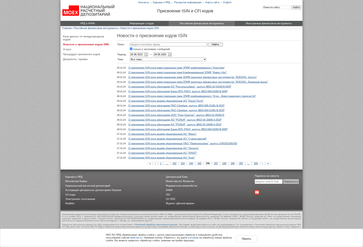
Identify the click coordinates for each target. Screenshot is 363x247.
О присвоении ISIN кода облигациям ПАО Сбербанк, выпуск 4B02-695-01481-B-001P (176, 105)
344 (191, 163)
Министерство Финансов (180, 181)
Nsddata (69, 203)
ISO (168, 194)
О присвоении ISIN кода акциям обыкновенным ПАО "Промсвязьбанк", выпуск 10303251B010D (182, 143)
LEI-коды (70, 194)
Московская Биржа (76, 181)
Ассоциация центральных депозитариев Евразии (93, 190)
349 (233, 163)
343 (183, 163)
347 (216, 163)
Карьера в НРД (161, 2)
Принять (246, 238)
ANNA (169, 190)
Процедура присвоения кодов (81, 54)
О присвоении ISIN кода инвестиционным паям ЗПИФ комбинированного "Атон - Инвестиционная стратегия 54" (192, 96)
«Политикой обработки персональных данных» (156, 225)
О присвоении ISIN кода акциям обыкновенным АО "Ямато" (162, 134)
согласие (193, 237)
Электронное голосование (80, 199)
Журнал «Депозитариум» (180, 203)
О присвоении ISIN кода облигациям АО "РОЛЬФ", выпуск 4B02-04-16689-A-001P (175, 119)
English (227, 2)
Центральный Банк (177, 176)
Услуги (67, 49)
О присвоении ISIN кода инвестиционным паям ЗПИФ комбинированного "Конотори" (176, 67)
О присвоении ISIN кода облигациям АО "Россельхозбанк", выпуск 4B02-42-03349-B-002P (179, 86)
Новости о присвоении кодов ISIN (139, 28)
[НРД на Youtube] (257, 192)
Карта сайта (212, 2)
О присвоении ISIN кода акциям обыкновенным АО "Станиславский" (167, 138)
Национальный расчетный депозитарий (87, 185)
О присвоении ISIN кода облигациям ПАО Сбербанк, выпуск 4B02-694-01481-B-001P (176, 110)
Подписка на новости (267, 175)
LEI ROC (171, 199)
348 (224, 163)
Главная (67, 28)
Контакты (143, 2)
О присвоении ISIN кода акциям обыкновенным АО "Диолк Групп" (166, 100)
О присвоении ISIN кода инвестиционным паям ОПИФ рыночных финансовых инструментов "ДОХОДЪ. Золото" (192, 77)
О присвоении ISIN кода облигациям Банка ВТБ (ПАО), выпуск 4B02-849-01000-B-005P (178, 91)
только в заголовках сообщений (151, 49)
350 (241, 163)
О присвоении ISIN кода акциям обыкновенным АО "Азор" (161, 157)
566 (256, 163)
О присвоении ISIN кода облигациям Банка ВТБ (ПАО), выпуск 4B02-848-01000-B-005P (178, 129)
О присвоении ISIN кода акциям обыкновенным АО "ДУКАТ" (162, 153)
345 (199, 163)
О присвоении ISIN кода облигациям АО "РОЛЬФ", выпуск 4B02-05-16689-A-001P (175, 124)
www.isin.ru (136, 237)
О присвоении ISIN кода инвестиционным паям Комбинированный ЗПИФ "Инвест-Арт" (177, 72)
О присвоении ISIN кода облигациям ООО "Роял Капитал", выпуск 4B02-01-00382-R (176, 115)
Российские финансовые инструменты (96, 28)
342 (174, 163)
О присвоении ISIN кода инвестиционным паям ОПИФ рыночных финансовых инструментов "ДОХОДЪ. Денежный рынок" (198, 82)
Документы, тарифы (75, 59)
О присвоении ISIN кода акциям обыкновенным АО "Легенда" (163, 148)
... (167, 163)
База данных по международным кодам (83, 38)
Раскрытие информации (188, 2)
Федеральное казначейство (181, 185)
